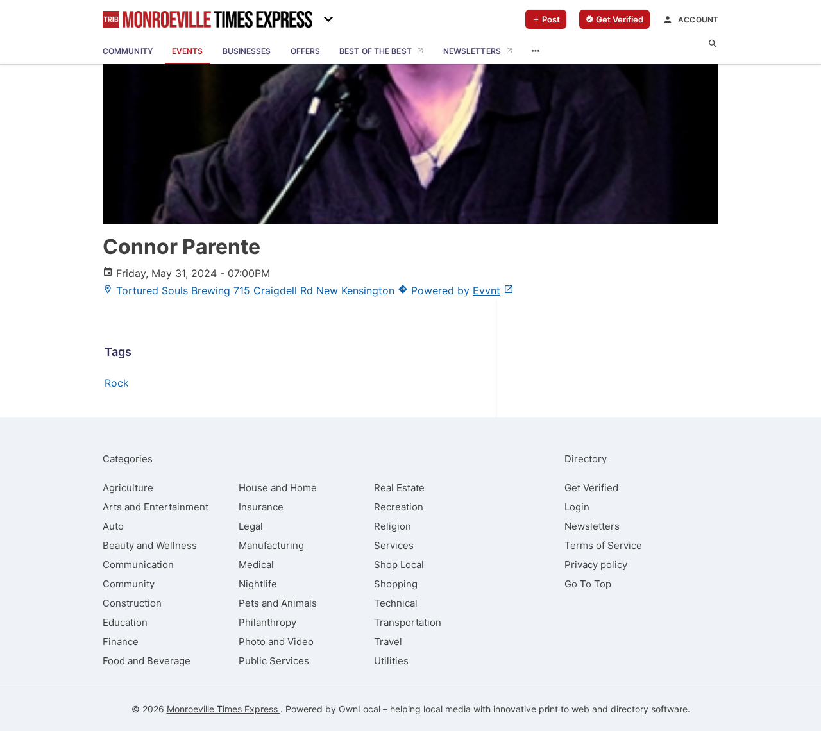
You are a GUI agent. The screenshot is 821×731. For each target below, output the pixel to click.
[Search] (712, 43)
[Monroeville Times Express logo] (207, 19)
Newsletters (592, 526)
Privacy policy (595, 565)
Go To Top (587, 584)
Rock (117, 382)
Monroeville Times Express (223, 708)
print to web (564, 708)
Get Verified (591, 488)
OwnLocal (359, 708)
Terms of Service (603, 545)
